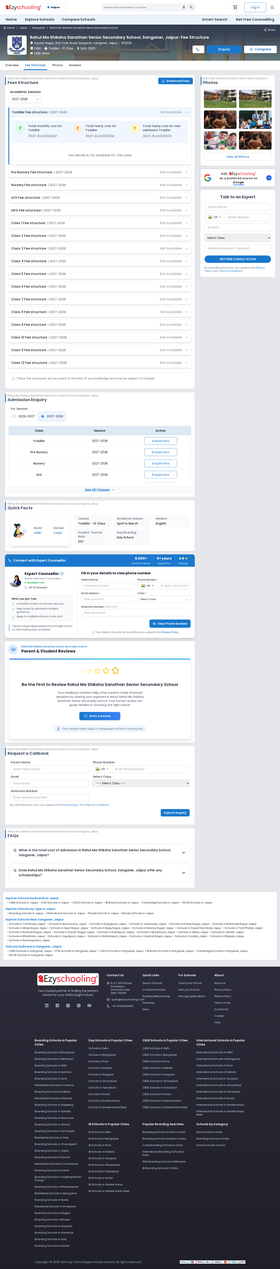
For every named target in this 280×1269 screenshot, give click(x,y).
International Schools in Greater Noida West (220, 1113)
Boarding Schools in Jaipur (52, 1150)
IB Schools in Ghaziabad (104, 1165)
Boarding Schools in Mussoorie (54, 1118)
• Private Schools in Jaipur (103, 913)
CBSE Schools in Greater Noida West (165, 1107)
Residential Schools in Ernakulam (55, 1206)
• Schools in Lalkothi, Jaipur (227, 932)
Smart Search (215, 19)
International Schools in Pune (214, 1065)
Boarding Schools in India (212, 1138)
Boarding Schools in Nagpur (52, 1213)
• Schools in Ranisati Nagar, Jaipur (29, 932)
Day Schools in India (209, 1132)
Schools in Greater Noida (104, 1100)
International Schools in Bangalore (218, 1059)
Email (15, 777)
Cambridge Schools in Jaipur (160, 902)
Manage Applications (191, 996)
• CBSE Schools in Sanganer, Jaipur (29, 951)
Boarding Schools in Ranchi (52, 1157)
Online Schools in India (210, 1145)
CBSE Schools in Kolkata (157, 1068)
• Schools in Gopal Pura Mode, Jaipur (198, 928)
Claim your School (190, 983)
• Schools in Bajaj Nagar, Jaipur (109, 928)
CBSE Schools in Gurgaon (158, 1074)
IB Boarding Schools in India (160, 1168)
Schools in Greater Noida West (107, 1107)
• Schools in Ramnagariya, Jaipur (28, 940)
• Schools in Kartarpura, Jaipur (115, 932)
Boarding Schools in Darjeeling (54, 1105)
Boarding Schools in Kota (51, 1239)
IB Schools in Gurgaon (103, 1158)
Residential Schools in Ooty (52, 1137)
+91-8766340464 (122, 1006)
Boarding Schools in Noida (51, 1200)
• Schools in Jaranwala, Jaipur (147, 924)
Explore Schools (39, 19)
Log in (255, 7)
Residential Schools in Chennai (54, 1085)
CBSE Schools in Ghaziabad (160, 1081)
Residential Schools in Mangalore (56, 1193)
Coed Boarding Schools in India (162, 1145)
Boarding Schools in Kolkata (52, 1091)
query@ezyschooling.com (125, 999)
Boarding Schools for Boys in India (164, 1138)
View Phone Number (172, 624)
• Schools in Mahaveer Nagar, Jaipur (233, 924)
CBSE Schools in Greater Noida (161, 1100)
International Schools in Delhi (214, 1052)
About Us (219, 983)
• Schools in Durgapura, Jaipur (107, 924)
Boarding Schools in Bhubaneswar (57, 1186)
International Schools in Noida (215, 1098)
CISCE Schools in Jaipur (87, 902)
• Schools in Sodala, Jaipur (190, 936)
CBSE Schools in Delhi (155, 1048)
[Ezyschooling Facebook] (57, 1005)
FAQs (217, 1022)
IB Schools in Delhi (100, 1132)
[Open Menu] (272, 7)
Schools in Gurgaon (101, 1074)
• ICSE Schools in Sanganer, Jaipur (75, 951)
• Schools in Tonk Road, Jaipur (26, 924)
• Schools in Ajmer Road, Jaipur (155, 932)
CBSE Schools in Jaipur (23, 902)
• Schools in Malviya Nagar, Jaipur (152, 928)
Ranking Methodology (156, 996)
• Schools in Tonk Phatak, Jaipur (243, 928)
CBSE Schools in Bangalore (159, 1055)
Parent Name (90, 579)
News (145, 1009)
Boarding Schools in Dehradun (54, 1059)
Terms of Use (222, 1003)
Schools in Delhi (98, 1048)
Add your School (188, 989)
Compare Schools (153, 989)
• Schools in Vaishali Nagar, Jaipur (150, 936)
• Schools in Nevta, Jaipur (192, 932)
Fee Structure (35, 65)
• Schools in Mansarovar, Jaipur (67, 924)
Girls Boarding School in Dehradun (164, 1161)
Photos (57, 65)
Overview (12, 65)
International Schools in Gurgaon (217, 1078)
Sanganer (38, 28)
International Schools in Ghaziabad (218, 1085)
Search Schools (152, 983)
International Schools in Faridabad (218, 1091)
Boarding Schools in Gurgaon (53, 1226)
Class (142, 593)
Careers (219, 1016)
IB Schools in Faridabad (104, 1171)
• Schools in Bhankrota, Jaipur (26, 936)
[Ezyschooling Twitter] (78, 1005)
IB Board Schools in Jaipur (122, 902)
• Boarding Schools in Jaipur (25, 913)
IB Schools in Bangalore (103, 1138)
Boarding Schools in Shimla (52, 1124)
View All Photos (238, 157)
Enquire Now (160, 441)
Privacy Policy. (70, 805)
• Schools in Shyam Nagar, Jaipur (73, 932)
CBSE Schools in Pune (155, 1061)
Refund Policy (222, 996)
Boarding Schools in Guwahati (54, 1232)
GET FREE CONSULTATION (238, 259)
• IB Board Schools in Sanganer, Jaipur (169, 951)
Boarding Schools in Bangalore (54, 1052)
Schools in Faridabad (102, 1087)
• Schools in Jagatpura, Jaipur (66, 936)
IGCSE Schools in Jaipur (197, 902)
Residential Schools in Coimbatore (56, 1164)
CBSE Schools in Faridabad (159, 1087)
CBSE (37, 48)
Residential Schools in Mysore (53, 1098)
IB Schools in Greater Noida (106, 1184)
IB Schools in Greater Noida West (109, 1191)
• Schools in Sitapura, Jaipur (226, 936)
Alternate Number (99, 606)
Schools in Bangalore (102, 1055)
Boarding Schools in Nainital (53, 1111)
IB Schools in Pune (100, 1145)
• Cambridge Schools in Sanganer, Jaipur (221, 951)
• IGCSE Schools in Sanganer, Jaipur (30, 955)
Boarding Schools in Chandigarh (56, 1144)
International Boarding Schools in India (163, 1153)
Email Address (91, 593)
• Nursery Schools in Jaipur (137, 913)
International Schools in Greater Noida (220, 1105)
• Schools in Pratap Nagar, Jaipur (188, 924)
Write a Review (102, 716)
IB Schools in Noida (101, 1178)
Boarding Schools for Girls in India (163, 1132)
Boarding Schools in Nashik (52, 1245)
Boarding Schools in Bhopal (52, 1219)
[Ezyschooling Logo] (23, 7)
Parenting (148, 1003)
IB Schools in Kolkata (102, 1151)
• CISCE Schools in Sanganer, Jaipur (120, 951)
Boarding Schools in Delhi (51, 1065)
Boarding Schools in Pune (51, 1078)
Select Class (102, 777)
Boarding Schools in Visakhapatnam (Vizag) (58, 1178)
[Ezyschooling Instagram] (68, 1005)
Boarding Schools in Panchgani (55, 1131)
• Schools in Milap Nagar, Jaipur (27, 928)
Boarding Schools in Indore (52, 1170)
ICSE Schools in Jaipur (55, 902)
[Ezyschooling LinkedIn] (46, 1005)
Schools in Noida (99, 1094)
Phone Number (148, 579)
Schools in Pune (98, 1061)
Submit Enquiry (175, 813)
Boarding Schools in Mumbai (53, 1072)
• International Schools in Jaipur (65, 913)
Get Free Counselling (255, 19)
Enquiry (224, 49)
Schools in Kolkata (100, 1068)
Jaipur (23, 28)
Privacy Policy (170, 632)
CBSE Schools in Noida (156, 1094)
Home (11, 19)
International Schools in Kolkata (216, 1072)
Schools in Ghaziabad (103, 1081)
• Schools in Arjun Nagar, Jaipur (68, 928)
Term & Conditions (97, 805)
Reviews (75, 65)
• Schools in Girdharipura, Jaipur (106, 936)
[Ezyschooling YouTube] (89, 1005)
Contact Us (221, 1009)
